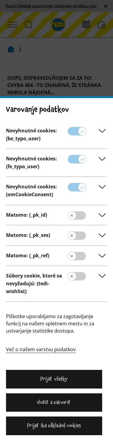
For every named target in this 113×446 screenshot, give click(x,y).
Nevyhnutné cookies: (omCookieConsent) (31, 190)
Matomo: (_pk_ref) (27, 255)
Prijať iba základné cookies (54, 425)
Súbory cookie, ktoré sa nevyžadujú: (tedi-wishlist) (34, 283)
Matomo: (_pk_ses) (28, 235)
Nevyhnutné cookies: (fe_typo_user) (31, 162)
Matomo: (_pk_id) (26, 215)
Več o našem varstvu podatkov (41, 349)
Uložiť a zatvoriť (54, 402)
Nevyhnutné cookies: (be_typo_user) (31, 134)
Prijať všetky (53, 378)
